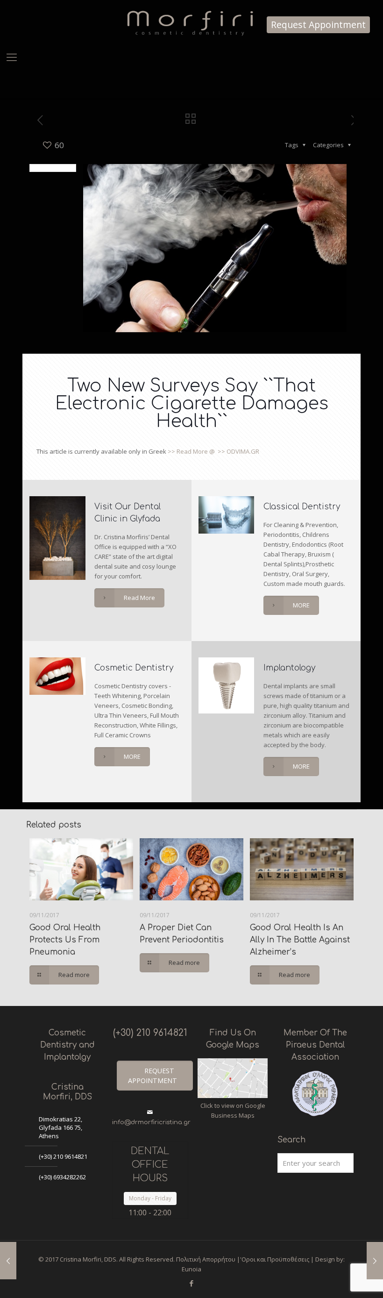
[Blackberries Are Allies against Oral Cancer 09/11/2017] (375, 1260)
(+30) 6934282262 (62, 1177)
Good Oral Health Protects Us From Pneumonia (64, 939)
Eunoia (191, 1269)
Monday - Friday (150, 1198)
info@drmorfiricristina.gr (151, 1122)
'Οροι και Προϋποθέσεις (274, 1259)
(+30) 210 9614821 (63, 1156)
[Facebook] (191, 1283)
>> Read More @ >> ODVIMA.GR (212, 451)
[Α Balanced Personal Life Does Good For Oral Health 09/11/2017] (8, 1260)
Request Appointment (318, 24)
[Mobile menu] (12, 56)
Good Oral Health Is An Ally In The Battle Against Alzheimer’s (300, 939)
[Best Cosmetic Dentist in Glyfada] (191, 21)
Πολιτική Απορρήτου (206, 1259)
